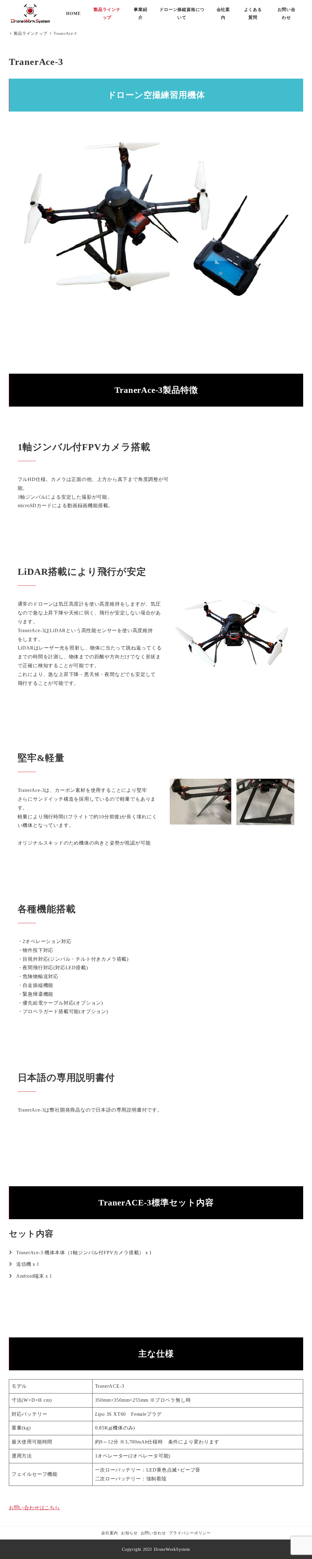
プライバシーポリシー (190, 1533)
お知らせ (129, 1533)
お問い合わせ (153, 1533)
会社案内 (109, 1533)
